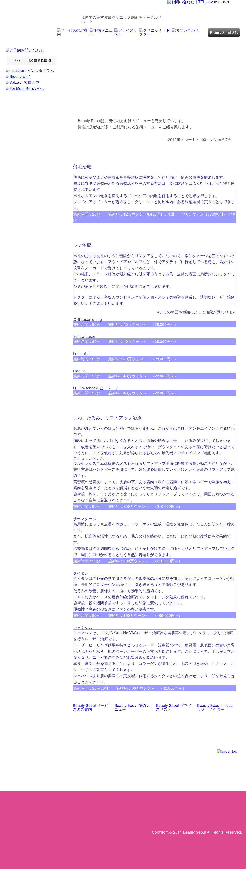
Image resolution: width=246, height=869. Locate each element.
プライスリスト (173, 807)
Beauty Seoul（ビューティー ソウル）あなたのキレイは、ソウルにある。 (41, 12)
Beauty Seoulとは (60, 807)
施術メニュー (138, 807)
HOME (30, 807)
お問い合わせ (44, 810)
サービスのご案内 (101, 807)
